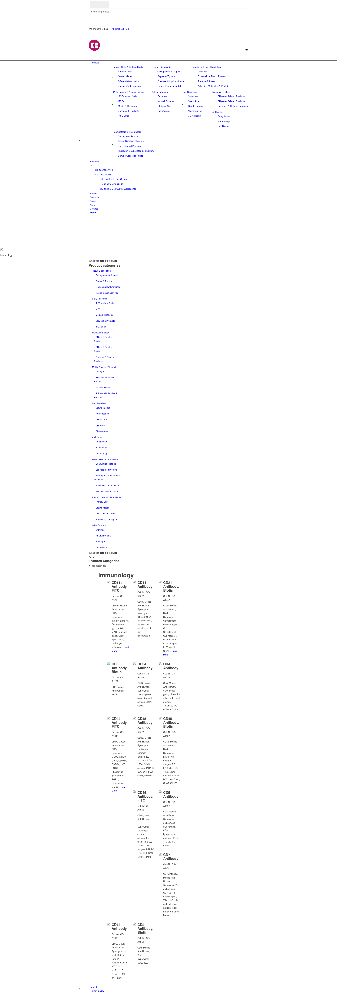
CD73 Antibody (119, 926)
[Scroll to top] (1, 998)
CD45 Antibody (145, 720)
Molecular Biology (221, 92)
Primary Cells (102, 501)
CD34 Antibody (145, 665)
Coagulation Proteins (106, 463)
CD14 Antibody (145, 584)
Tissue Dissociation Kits (107, 292)
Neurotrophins (102, 413)
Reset (92, 557)
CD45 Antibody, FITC (145, 796)
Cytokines (100, 425)
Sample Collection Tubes (108, 491)
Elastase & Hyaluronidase (108, 286)
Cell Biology (101, 453)
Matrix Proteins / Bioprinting (207, 67)
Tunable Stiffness (104, 387)
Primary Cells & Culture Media (128, 67)
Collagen (100, 371)
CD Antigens (102, 419)
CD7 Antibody (170, 856)
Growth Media (102, 507)
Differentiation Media (105, 513)
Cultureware (101, 547)
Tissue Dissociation (162, 67)
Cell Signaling (190, 92)
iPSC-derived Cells (105, 302)
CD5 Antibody (170, 794)
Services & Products (105, 320)
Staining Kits (102, 541)
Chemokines (102, 431)
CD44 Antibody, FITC (120, 722)
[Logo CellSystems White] (117, 50)
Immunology (101, 447)
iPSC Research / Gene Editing (128, 92)
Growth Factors (103, 407)
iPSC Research (99, 298)
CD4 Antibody (170, 665)
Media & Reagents (104, 314)
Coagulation (101, 441)
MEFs (98, 308)
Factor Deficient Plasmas (107, 485)
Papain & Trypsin (104, 280)
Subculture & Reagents (107, 519)
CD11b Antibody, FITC (120, 586)
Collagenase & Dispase (107, 275)
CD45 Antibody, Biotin (171, 722)
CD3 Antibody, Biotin (120, 667)
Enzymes (100, 529)
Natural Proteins (103, 535)
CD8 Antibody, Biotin (145, 928)
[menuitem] (169, 62)
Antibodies (217, 112)
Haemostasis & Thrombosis (127, 131)
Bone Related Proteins (106, 469)
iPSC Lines (101, 326)
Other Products (160, 92)
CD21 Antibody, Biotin (171, 586)
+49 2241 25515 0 (120, 28)
